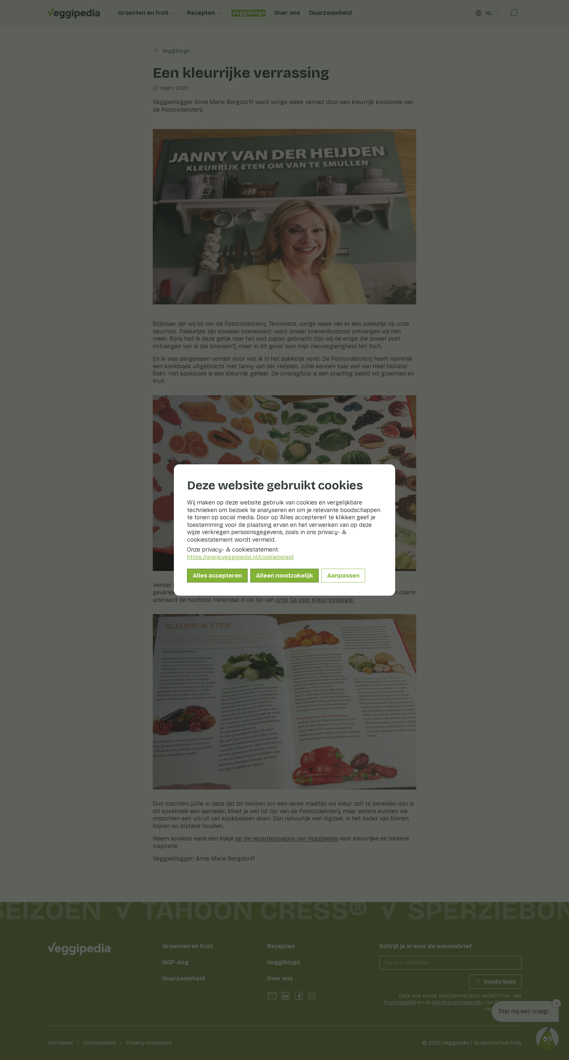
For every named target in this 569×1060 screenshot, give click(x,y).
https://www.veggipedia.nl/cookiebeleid (240, 557)
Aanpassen (343, 575)
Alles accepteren (217, 575)
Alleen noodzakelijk (284, 575)
